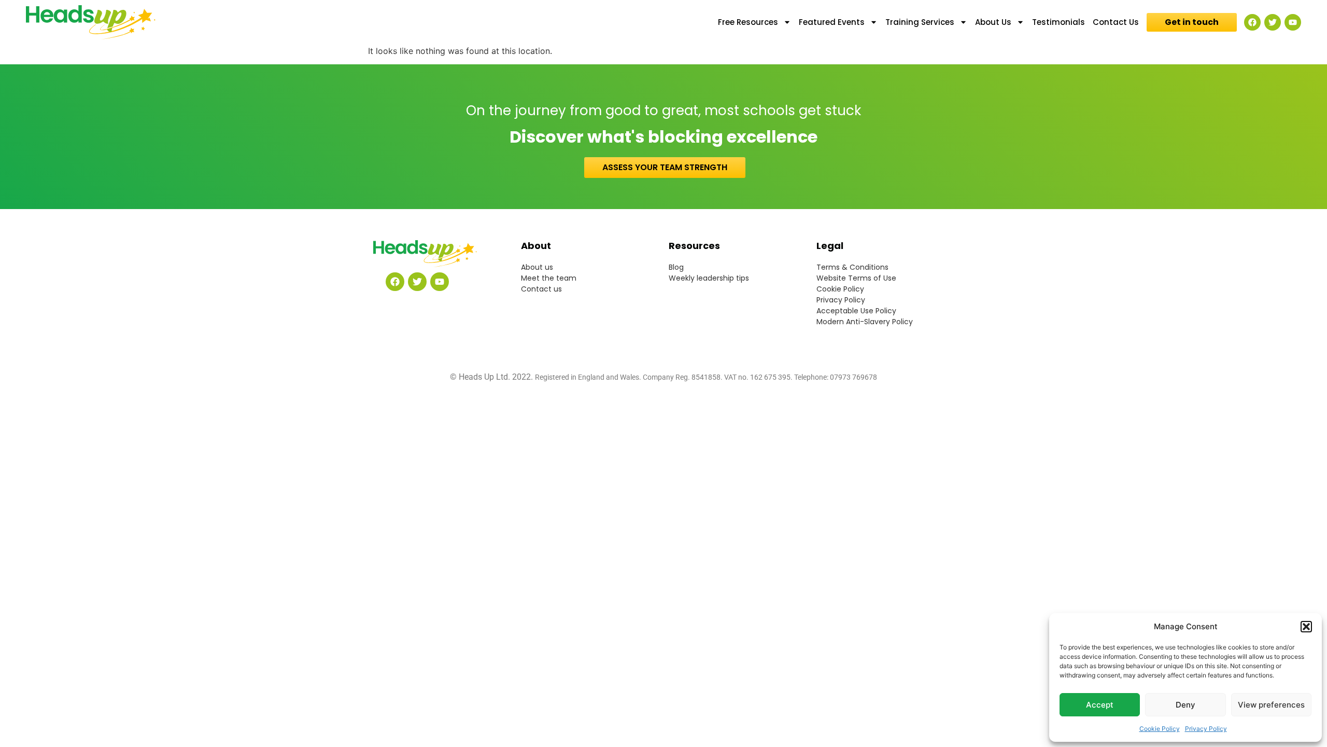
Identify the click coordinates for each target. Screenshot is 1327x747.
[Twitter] (1272, 22)
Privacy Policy (1206, 728)
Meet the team (548, 278)
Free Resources (748, 22)
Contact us (541, 289)
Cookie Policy (1159, 728)
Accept (1099, 705)
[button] (1306, 626)
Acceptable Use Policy (856, 311)
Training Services (919, 22)
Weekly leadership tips (709, 278)
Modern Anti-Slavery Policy (864, 321)
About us (537, 267)
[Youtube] (1292, 22)
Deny (1185, 705)
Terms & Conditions (852, 267)
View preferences (1271, 705)
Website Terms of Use (856, 278)
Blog (676, 267)
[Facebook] (1252, 22)
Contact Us (1116, 22)
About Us (993, 22)
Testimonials (1058, 22)
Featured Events (832, 22)
